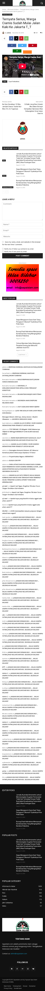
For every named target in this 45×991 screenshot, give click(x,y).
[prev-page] (3, 191)
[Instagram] (28, 969)
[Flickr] (22, 969)
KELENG (4, 511)
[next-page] (7, 191)
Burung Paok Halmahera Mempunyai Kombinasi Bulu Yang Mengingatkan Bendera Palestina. (29, 183)
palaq (4, 771)
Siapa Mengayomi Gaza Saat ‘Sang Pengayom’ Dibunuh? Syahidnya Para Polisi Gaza (29, 171)
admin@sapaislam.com (19, 954)
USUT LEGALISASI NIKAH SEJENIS (28, 407)
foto (4, 160)
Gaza (4, 176)
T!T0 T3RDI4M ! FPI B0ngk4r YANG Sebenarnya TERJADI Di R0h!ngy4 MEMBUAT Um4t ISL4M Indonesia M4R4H (21, 431)
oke (3, 615)
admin (9, 33)
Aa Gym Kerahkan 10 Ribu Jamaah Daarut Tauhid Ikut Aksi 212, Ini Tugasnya (11, 106)
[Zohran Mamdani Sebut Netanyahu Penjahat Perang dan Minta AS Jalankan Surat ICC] (8, 346)
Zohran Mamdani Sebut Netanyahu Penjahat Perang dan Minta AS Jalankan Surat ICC (28, 345)
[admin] (3, 33)
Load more (21, 355)
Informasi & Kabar (13, 9)
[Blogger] (12, 969)
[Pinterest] (21, 38)
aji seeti (4, 486)
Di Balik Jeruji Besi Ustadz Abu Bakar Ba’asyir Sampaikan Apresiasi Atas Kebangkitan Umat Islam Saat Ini (33, 108)
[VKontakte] (33, 969)
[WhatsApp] (26, 38)
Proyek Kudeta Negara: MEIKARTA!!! (21, 457)
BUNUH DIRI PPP (15, 460)
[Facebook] (11, 38)
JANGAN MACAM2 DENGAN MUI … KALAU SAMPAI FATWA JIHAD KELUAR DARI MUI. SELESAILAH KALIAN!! (21, 519)
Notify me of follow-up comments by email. (19, 249)
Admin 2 (5, 673)
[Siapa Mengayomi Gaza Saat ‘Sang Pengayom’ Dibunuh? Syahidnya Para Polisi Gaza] (8, 172)
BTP (3, 667)
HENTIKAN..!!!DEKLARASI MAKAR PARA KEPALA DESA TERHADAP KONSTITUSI (19, 388)
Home (4, 9)
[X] (16, 38)
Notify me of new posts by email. (15, 251)
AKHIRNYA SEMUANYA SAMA (22, 419)
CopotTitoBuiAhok (14, 81)
